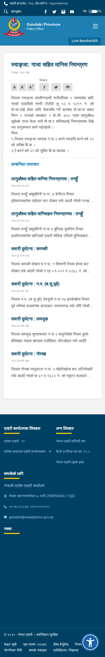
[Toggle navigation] (95, 27)
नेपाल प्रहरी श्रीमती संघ (70, 441)
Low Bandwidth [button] (85, 41)
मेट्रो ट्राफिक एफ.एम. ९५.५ (73, 451)
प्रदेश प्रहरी (11, 441)
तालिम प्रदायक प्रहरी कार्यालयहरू (25, 451)
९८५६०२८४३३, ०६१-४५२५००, (29, 507)
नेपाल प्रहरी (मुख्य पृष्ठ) (70, 462)
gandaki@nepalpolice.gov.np (30, 517)
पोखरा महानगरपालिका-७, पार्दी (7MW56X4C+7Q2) (41, 496)
